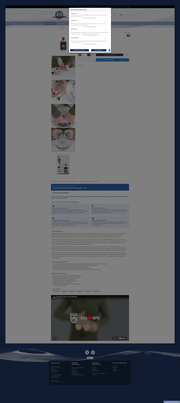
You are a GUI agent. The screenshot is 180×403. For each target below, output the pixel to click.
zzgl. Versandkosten (174, 402)
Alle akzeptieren (99, 50)
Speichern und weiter (79, 50)
